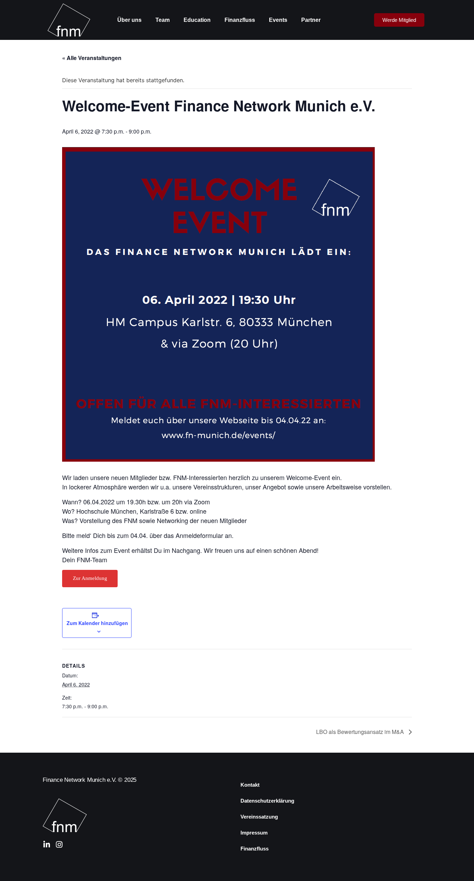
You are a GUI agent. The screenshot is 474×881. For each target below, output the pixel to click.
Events (278, 20)
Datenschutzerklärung (267, 801)
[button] (399, 20)
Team (162, 20)
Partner (311, 20)
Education (197, 20)
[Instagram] (59, 844)
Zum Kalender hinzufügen (97, 622)
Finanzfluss (240, 20)
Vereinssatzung (259, 817)
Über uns (129, 20)
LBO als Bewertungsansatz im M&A (360, 732)
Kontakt (250, 785)
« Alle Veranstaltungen (91, 58)
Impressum (254, 833)
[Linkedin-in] (46, 844)
